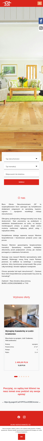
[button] (16, 376)
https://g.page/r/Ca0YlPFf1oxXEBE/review (21, 402)
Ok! (21, 437)
